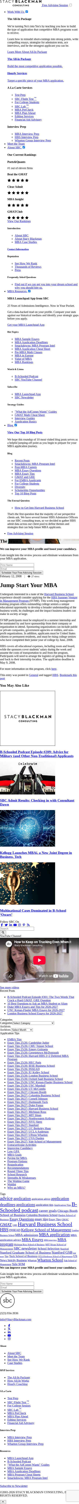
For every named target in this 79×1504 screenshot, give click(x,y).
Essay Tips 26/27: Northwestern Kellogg (31, 1118)
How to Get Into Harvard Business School (39, 507)
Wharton (32, 1260)
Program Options (17, 1161)
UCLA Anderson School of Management (55, 1256)
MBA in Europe (24, 355)
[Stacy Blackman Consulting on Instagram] (9, 1338)
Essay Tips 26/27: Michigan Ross (26, 1111)
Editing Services (24, 116)
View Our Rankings (19, 221)
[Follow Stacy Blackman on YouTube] (15, 925)
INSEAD (14, 1230)
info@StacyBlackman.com (15, 1319)
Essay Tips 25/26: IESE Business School (31, 1065)
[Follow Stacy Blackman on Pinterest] (24, 925)
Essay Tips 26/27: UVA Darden (25, 1138)
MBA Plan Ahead (25, 113)
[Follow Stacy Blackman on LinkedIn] (10, 925)
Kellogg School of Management (46, 1230)
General (33, 675)
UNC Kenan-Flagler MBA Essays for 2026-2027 (36, 1010)
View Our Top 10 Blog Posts (24, 432)
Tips (6, 1256)
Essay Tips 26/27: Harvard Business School (32, 1108)
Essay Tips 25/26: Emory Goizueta (27, 1049)
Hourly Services (17, 73)
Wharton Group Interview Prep (33, 140)
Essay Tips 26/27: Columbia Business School (33, 1095)
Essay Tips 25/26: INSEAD (23, 1069)
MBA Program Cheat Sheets (23, 1474)
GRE (15, 1225)
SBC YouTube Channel (28, 379)
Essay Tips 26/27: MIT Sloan (24, 1115)
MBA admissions (26, 1235)
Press (18, 270)
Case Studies (14, 1363)
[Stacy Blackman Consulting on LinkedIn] (9, 1332)
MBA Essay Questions (28, 470)
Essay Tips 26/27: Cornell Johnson (27, 1098)
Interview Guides (25, 418)
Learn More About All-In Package (27, 51)
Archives (5, 1029)
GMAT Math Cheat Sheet (30, 415)
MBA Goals (14, 1154)
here (53, 668)
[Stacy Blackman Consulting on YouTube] (9, 1335)
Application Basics (26, 421)
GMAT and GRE (25, 477)
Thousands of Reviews (28, 266)
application (22, 1198)
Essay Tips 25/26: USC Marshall (26, 1085)
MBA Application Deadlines (31, 342)
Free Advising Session (55, 5)
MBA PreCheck (24, 109)
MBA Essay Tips (25, 473)
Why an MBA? (16, 1187)
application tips (44, 1204)
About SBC (21, 235)
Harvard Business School (59, 594)
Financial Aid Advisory (28, 119)
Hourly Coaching (17, 1384)
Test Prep (20, 94)
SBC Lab (22, 106)
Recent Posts (22, 460)
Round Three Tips (17, 1171)
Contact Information (18, 249)
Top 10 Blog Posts (25, 493)
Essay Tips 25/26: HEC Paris (24, 1062)
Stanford (64, 1249)
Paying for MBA (17, 1158)
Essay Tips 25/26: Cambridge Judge (28, 1042)
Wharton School (50, 1260)
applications (25, 1205)
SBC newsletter (25, 1248)
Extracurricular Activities (21, 1144)
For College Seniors (18, 1405)
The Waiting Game (18, 1181)
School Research (17, 1174)
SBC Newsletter (24, 397)
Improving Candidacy (20, 1148)
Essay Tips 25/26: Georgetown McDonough (33, 1052)
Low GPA (13, 1151)
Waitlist (11, 1184)
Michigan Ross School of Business (29, 1245)
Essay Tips (55, 1219)
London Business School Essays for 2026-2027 (34, 1013)
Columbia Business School (42, 1215)
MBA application (54, 1234)
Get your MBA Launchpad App (25, 324)
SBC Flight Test (25, 98)
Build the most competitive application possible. (35, 66)
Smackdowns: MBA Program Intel (35, 345)
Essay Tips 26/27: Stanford (23, 1125)
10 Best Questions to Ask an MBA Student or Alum (37, 1003)
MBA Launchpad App (28, 394)
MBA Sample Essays (27, 339)
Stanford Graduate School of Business (25, 1252)
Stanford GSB (62, 1252)
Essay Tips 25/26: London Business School (32, 1075)
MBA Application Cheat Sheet (32, 348)
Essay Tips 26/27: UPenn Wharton (27, 1135)
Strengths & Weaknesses (21, 1177)
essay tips (41, 1219)
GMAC (65, 1219)
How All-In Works (18, 1380)
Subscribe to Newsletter (14, 1486)
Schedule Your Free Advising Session (21, 572)
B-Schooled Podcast (26, 376)
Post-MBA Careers (26, 467)
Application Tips (62, 1205)
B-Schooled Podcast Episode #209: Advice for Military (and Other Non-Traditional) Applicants (36, 754)
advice (6, 1198)
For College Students (27, 102)
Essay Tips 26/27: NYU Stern (24, 1121)
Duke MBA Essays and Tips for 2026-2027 (32, 1006)
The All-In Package (18, 1377)
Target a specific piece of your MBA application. (35, 80)
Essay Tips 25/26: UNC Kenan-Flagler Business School (39, 1082)
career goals (48, 1211)
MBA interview (50, 1240)
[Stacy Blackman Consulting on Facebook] (2, 925)
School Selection (49, 1248)
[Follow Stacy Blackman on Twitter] (6, 925)
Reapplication (15, 1164)
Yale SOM (18, 1264)
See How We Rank (26, 263)
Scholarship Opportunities (30, 490)
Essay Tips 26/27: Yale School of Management (34, 1141)
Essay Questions (22, 1219)
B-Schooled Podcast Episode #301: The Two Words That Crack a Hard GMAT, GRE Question (40, 998)
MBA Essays (32, 1239)
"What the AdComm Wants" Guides (36, 411)
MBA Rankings (24, 362)
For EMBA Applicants (28, 480)
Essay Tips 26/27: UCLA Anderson (28, 1131)
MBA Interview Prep (27, 133)
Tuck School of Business (23, 1256)
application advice (41, 1198)
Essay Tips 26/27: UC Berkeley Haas (29, 1128)
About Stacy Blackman (28, 238)
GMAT (6, 1224)
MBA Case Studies (26, 242)
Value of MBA (23, 358)
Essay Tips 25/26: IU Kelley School (28, 1072)
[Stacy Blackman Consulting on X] (9, 1329)
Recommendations (18, 1167)
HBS (55, 675)
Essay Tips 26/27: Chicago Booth (26, 1092)
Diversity (20, 486)
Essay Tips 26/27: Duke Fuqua (25, 1105)
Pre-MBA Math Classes (28, 352)
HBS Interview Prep (26, 137)
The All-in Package (19, 59)
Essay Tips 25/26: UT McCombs (26, 1088)
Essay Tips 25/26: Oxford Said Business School (35, 1079)
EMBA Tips (14, 1039)
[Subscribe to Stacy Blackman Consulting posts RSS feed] (28, 925)
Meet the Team (16, 1356)
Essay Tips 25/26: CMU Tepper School (30, 1046)
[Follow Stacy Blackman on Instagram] (19, 925)
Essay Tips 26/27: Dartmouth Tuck (27, 1102)
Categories (6, 1023)
